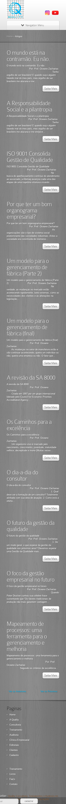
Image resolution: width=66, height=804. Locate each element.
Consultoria (15, 724)
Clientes (14, 750)
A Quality (14, 719)
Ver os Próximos (48, 691)
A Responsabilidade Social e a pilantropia (29, 106)
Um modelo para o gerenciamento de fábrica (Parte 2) (28, 267)
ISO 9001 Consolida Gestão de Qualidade (30, 156)
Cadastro (14, 755)
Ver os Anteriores (17, 691)
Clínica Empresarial (19, 740)
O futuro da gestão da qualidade (30, 526)
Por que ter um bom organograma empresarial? (29, 210)
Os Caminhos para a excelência (29, 425)
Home (10, 36)
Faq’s (12, 779)
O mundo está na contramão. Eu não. (28, 55)
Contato (13, 784)
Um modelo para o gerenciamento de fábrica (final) (28, 327)
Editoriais (14, 745)
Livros (13, 774)
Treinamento (16, 730)
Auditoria (14, 735)
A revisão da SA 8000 (31, 377)
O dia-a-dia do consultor (22, 475)
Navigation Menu (35, 25)
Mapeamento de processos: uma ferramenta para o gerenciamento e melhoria (27, 636)
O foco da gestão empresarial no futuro (30, 576)
